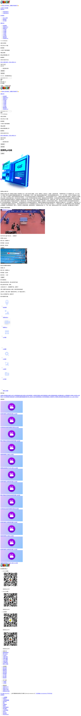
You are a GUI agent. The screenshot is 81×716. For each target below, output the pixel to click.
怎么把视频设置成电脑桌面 (20, 396)
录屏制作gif (52, 396)
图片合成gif (5, 653)
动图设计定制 (6, 689)
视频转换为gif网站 (47, 395)
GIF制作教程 (5, 710)
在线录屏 (5, 25)
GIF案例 (4, 681)
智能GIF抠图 (5, 663)
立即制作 (2, 153)
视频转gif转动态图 (59, 396)
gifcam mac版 (71, 396)
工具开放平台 (6, 13)
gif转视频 (35, 395)
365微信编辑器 (6, 700)
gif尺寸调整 (5, 659)
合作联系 (2, 15)
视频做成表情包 (54, 395)
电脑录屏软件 (6, 652)
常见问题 (5, 672)
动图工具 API (5, 688)
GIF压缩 (4, 35)
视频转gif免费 (40, 395)
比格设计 (5, 698)
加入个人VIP (3, 64)
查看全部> (3, 70)
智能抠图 (5, 36)
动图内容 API (5, 686)
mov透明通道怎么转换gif (69, 395)
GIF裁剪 (4, 34)
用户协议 (50, 693)
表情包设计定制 (6, 691)
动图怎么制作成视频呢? (28, 395)
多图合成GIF (5, 26)
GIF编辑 (4, 31)
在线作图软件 (6, 707)
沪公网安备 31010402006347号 (42, 693)
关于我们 (5, 20)
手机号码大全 (6, 714)
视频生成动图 (66, 396)
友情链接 (2, 694)
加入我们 (5, 676)
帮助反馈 (5, 670)
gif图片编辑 (5, 658)
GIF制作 (2, 7)
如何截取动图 (61, 395)
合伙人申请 (5, 17)
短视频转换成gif (38, 396)
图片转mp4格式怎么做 (30, 396)
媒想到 (4, 705)
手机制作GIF (5, 38)
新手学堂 (5, 667)
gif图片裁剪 (5, 661)
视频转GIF (5, 28)
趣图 (7, 7)
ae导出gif (76, 396)
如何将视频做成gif (46, 396)
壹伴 (4, 703)
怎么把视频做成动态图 (18, 395)
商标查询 (5, 713)
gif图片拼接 (5, 656)
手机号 (4, 711)
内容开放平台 (6, 11)
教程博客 (5, 669)
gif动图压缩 (5, 662)
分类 (5, 7)
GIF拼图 (4, 29)
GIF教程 (4, 683)
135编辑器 (5, 697)
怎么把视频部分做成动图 (9, 396)
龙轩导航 (5, 701)
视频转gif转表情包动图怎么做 (6, 395)
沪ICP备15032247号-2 (4, 693)
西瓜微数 (5, 708)
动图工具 (2, 23)
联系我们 (5, 19)
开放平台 (2, 9)
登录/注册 (2, 73)
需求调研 (5, 673)
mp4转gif (4, 655)
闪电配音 (5, 704)
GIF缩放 (4, 32)
